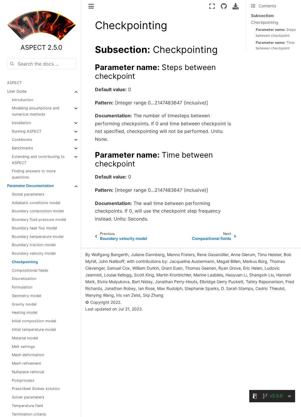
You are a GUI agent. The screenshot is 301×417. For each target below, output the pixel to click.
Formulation (22, 287)
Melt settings (23, 346)
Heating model (24, 312)
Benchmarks (22, 148)
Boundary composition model (38, 211)
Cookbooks (22, 139)
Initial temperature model (34, 329)
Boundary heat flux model (34, 228)
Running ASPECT (26, 131)
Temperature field (27, 405)
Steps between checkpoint (276, 32)
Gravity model (24, 304)
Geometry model (26, 295)
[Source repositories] (223, 6)
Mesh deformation (28, 355)
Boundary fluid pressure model (39, 219)
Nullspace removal (28, 372)
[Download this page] (235, 6)
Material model (25, 338)
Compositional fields (30, 270)
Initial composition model (34, 321)
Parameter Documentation (30, 186)
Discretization (24, 278)
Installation (21, 123)
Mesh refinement (26, 363)
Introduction (22, 100)
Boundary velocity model (34, 253)
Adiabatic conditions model (36, 203)
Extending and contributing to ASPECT (38, 159)
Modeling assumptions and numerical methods (35, 111)
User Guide (16, 91)
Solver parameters (28, 397)
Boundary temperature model (37, 236)
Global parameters (28, 194)
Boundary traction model (34, 245)
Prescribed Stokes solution (36, 388)
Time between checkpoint (275, 45)
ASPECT (14, 83)
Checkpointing (25, 262)
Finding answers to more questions (34, 174)
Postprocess (23, 380)
